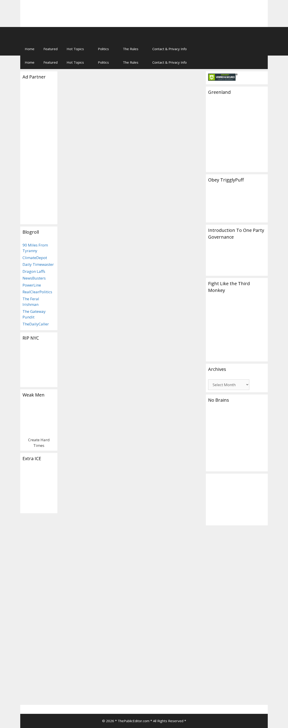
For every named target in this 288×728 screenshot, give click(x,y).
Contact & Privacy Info (169, 49)
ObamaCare (146, 636)
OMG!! (162, 461)
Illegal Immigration (92, 387)
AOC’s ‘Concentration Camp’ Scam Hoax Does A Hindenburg (94, 260)
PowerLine (31, 285)
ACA (150, 626)
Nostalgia (149, 461)
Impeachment (79, 225)
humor (83, 696)
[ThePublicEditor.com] (87, 34)
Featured (50, 49)
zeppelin (176, 470)
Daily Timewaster (38, 264)
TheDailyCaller (35, 324)
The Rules (130, 49)
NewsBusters (34, 278)
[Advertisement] (208, 10)
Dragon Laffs (33, 271)
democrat (162, 626)
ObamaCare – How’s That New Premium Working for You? (167, 496)
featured (180, 466)
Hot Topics (75, 49)
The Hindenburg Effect (98, 101)
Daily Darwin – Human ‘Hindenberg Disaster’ (95, 496)
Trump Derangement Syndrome (145, 230)
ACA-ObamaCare (155, 612)
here (141, 600)
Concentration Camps (88, 383)
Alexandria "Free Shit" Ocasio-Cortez (96, 378)
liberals (175, 631)
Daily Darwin (78, 681)
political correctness (105, 696)
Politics (103, 49)
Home (29, 49)
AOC (67, 383)
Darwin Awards (75, 691)
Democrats (77, 230)
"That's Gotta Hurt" (157, 466)
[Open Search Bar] (261, 49)
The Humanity (84, 293)
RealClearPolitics (37, 291)
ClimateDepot (34, 257)
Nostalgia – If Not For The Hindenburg (168, 252)
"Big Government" (155, 621)
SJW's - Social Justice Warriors (91, 373)
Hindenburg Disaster (103, 230)
